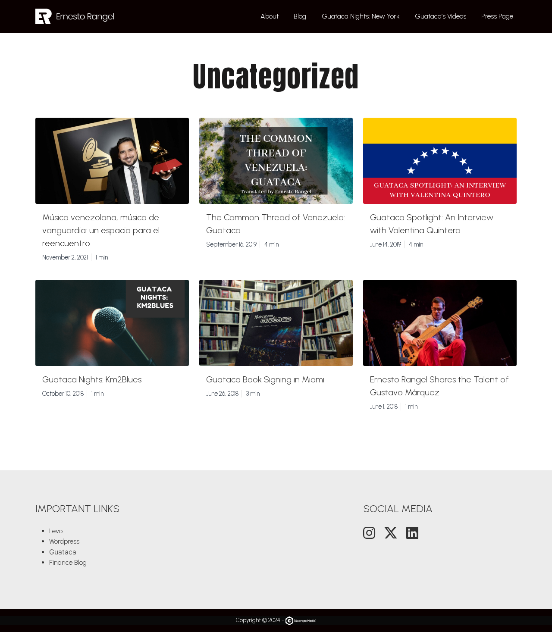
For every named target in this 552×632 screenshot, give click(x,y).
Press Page (497, 16)
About (269, 16)
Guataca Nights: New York (361, 16)
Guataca (62, 552)
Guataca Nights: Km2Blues (91, 379)
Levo (56, 531)
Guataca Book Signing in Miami (265, 379)
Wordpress (64, 541)
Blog (300, 16)
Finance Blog (68, 562)
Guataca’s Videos (440, 16)
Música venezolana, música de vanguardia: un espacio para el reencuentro (101, 230)
